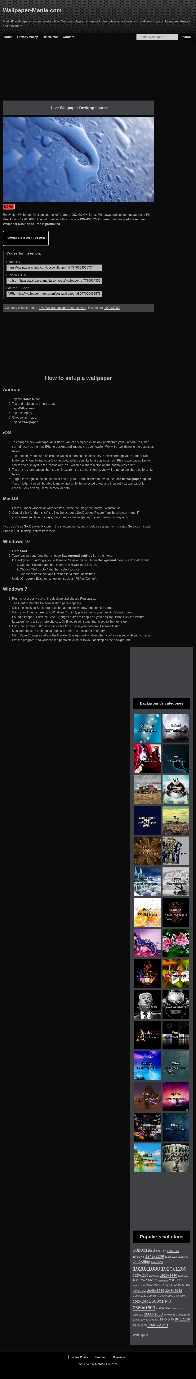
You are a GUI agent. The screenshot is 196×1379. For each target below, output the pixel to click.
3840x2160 (157, 1325)
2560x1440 (160, 1301)
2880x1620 (138, 1315)
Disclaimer (50, 37)
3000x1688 (169, 1314)
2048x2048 (173, 1290)
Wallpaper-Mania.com (32, 10)
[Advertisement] (78, 74)
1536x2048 (157, 1261)
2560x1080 (140, 1301)
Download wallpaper (26, 238)
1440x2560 (141, 1262)
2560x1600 (144, 1307)
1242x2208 (154, 1256)
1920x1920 (183, 1276)
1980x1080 (139, 1280)
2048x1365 (139, 1290)
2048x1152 (167, 1285)
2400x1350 (166, 1295)
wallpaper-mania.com (94, 1364)
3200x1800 (152, 1319)
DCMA (8, 206)
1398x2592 (183, 1257)
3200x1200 (139, 1319)
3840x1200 (140, 1325)
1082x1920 (161, 1251)
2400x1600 (180, 1295)
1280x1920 (171, 1256)
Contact (68, 37)
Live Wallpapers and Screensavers (62, 307)
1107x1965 (173, 1251)
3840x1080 (182, 1319)
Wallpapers (140, 1335)
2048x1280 (184, 1285)
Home (8, 37)
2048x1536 (155, 1290)
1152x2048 (139, 1256)
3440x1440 (167, 1319)
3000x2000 (183, 1314)
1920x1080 (112, 307)
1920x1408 (154, 1276)
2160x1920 (139, 1295)
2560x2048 (178, 1308)
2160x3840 (153, 1295)
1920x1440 (168, 1275)
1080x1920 (144, 1250)
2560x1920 (163, 1308)
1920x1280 (140, 1275)
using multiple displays (36, 517)
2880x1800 (153, 1314)
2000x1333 (176, 1280)
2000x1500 (139, 1285)
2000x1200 (163, 1280)
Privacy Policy (27, 37)
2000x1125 (151, 1280)
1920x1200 (174, 1269)
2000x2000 (151, 1285)
